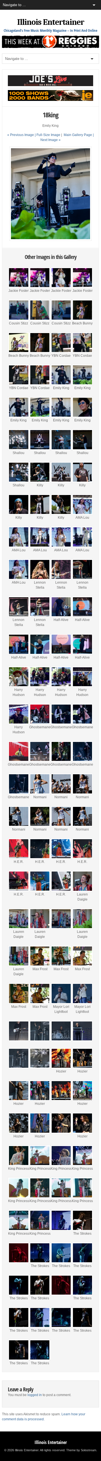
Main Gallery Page (78, 135)
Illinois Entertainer (50, 22)
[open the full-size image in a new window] (50, 240)
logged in (34, 1395)
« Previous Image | (21, 135)
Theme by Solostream (81, 1450)
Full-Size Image (48, 135)
